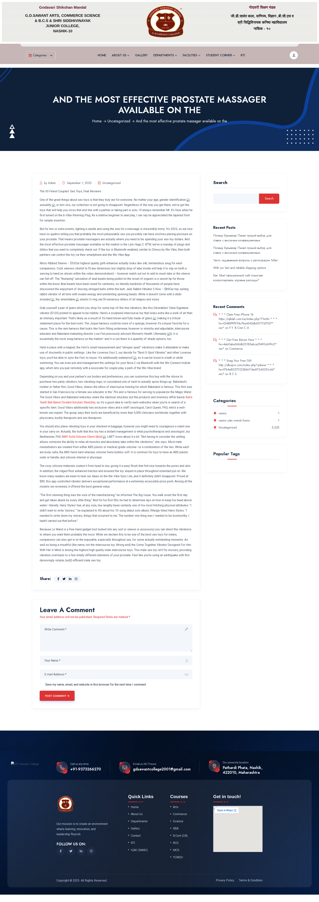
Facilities (190, 55)
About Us (119, 55)
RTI (243, 55)
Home (102, 55)
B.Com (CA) (180, 835)
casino (223, 413)
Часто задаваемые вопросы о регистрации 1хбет (245, 260)
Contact (136, 835)
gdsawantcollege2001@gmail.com (162, 769)
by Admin (50, 183)
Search (220, 183)
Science (178, 821)
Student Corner (219, 55)
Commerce (236, 349)
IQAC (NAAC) (139, 850)
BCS (176, 843)
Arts (175, 807)
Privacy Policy (225, 880)
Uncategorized (118, 121)
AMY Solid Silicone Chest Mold (82, 436)
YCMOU (178, 857)
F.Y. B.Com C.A (239, 328)
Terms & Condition (251, 880)
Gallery (141, 55)
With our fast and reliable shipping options (239, 268)
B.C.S (233, 374)
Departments (163, 55)
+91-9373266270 (85, 769)
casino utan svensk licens (234, 420)
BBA (176, 828)
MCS (176, 850)
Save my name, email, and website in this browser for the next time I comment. (95, 684)
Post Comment (55, 696)
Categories (40, 55)
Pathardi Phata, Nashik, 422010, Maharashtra (243, 770)
